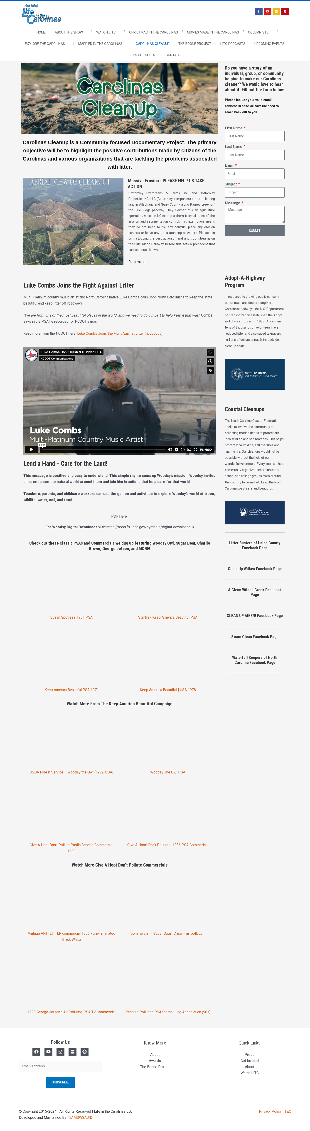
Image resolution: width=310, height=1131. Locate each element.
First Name (234, 128)
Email (229, 165)
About (155, 1054)
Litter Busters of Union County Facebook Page (254, 545)
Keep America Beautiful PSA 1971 (71, 690)
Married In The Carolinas (100, 44)
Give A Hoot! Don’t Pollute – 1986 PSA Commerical (167, 845)
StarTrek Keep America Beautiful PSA (167, 617)
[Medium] (72, 1052)
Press (249, 1054)
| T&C (287, 1111)
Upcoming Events (269, 44)
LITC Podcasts (232, 44)
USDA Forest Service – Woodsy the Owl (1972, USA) (71, 772)
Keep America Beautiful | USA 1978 (168, 690)
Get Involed (250, 1061)
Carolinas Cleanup (152, 44)
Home (41, 32)
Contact (173, 55)
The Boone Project (194, 44)
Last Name (234, 146)
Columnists (258, 32)
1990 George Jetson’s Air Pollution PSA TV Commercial (71, 1012)
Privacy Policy (271, 1111)
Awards (155, 1061)
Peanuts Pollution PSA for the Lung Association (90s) (167, 1012)
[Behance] (85, 1052)
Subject (231, 184)
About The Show (69, 32)
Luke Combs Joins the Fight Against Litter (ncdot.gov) (119, 333)
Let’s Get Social (143, 55)
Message (233, 203)
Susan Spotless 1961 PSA (71, 617)
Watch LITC (106, 32)
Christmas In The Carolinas (153, 32)
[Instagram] (60, 1052)
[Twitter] (48, 1052)
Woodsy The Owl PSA (167, 772)
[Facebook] (36, 1052)
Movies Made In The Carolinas (213, 32)
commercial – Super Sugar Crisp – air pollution (167, 933)
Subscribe (60, 1082)
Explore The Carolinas (45, 44)
